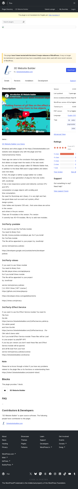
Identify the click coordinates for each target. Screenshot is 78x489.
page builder (71, 124)
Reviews (17, 81)
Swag (62, 447)
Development (43, 81)
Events (61, 440)
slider (73, 128)
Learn (42, 436)
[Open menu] (75, 3)
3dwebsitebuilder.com (24, 72)
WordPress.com (9, 454)
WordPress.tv (46, 447)
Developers (44, 444)
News (4, 440)
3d (69, 120)
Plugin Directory (7, 9)
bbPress (6, 461)
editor (73, 120)
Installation (29, 81)
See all (73, 172)
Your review (58, 172)
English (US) (72, 115)
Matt (5, 457)
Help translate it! (54, 15)
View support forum (61, 191)
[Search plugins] (24, 22)
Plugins (23, 444)
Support (73, 81)
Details (6, 81)
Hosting (5, 444)
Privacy (5, 447)
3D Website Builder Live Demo (13, 144)
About (4, 436)
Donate (63, 444)
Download (71, 70)
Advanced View (60, 134)
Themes (24, 440)
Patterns (24, 447)
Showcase (25, 436)
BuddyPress (7, 465)
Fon (8, 474)
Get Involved (64, 436)
